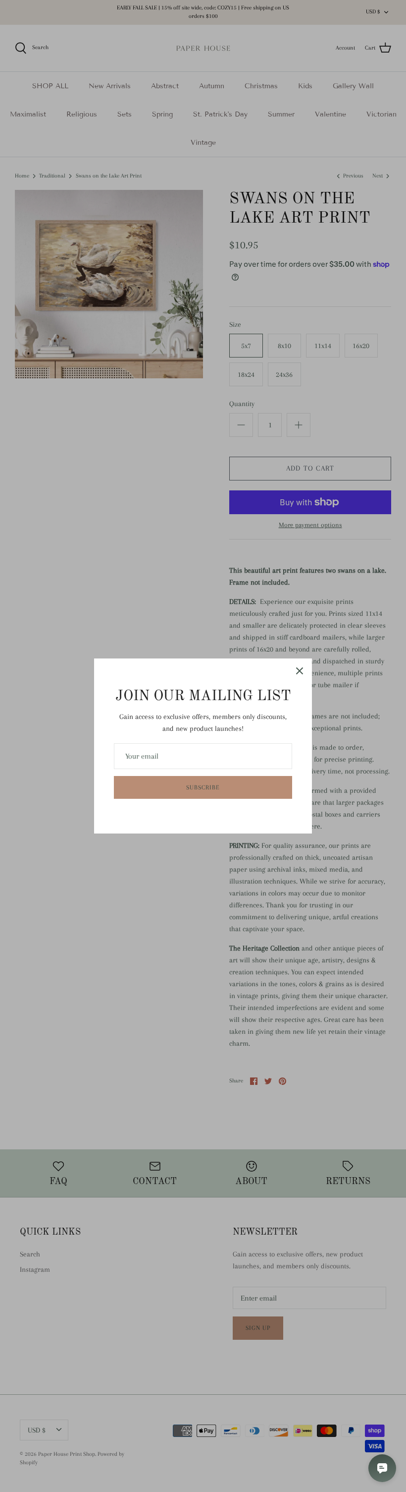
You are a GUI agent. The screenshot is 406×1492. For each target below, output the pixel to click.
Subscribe (203, 787)
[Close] (299, 671)
